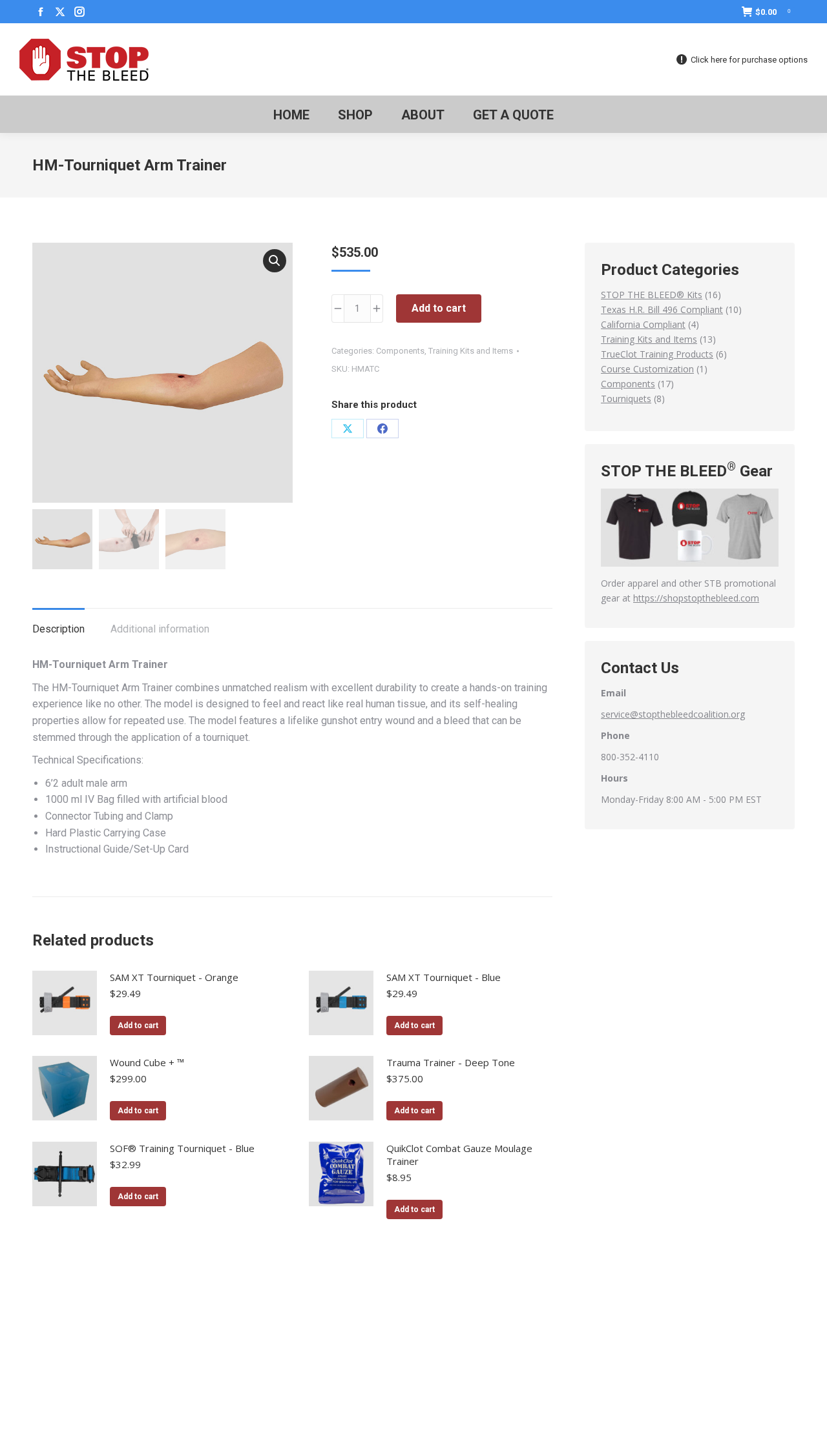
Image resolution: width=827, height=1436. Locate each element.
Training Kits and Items (470, 351)
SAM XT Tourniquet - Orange (174, 977)
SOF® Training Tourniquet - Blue (182, 1148)
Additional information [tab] (159, 629)
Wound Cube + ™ (147, 1062)
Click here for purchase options (749, 60)
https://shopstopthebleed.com (696, 598)
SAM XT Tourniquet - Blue (443, 977)
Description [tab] (58, 629)
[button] (274, 260)
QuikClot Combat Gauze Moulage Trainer (459, 1155)
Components (400, 351)
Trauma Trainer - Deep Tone (450, 1062)
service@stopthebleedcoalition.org (673, 714)
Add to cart (439, 308)
